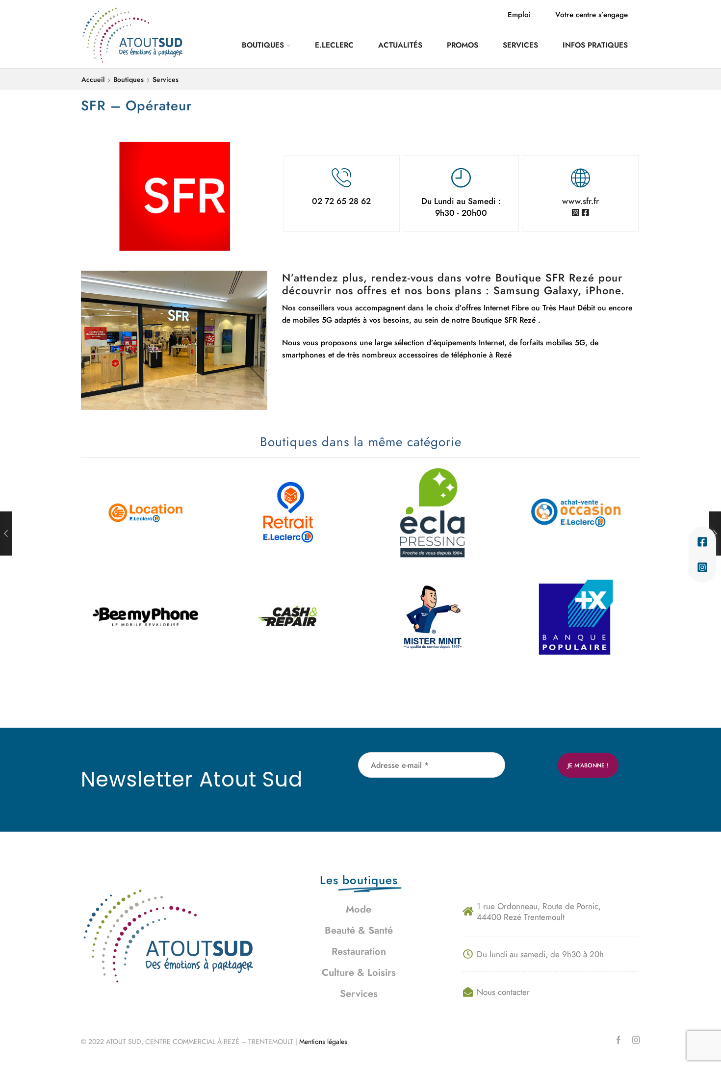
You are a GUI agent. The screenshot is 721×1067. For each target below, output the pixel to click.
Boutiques (263, 45)
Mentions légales (324, 1041)
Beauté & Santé (359, 930)
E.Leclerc (334, 45)
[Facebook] (618, 1040)
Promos (462, 45)
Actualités (400, 45)
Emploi (519, 14)
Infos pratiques (595, 45)
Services (520, 45)
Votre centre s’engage (591, 14)
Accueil (92, 79)
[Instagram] (636, 1040)
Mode (358, 909)
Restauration (359, 951)
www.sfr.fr (580, 201)
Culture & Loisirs (359, 972)
